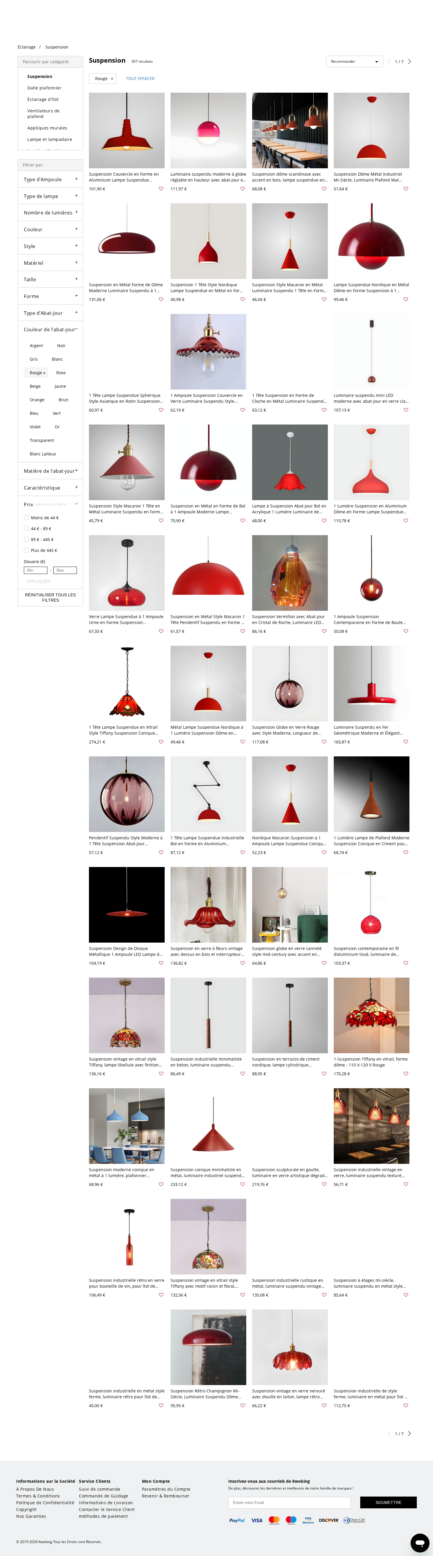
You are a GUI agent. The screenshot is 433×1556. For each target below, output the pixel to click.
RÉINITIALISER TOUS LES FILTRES (50, 598)
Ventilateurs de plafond (43, 113)
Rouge (104, 78)
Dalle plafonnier (44, 88)
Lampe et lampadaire (49, 139)
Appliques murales (47, 128)
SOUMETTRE (388, 1502)
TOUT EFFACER (140, 78)
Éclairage (27, 47)
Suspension (56, 47)
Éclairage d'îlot (43, 99)
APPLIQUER (37, 581)
